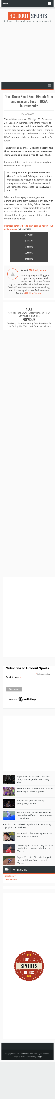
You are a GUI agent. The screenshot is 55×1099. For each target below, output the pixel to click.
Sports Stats (10, 876)
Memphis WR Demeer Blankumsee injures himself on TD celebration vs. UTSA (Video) (35, 815)
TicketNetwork (11, 879)
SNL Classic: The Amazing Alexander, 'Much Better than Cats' (35, 835)
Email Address (13, 677)
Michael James (37, 270)
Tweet (30, 235)
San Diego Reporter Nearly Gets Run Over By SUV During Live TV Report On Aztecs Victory (29, 325)
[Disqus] (29, 617)
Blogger (39, 1056)
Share (30, 241)
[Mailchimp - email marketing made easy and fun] (22, 699)
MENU (6, 3)
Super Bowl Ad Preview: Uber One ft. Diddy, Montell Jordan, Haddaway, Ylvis (35, 779)
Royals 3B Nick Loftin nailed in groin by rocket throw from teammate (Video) (34, 860)
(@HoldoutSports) (32, 293)
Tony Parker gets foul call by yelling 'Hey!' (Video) (30, 802)
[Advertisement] (27, 52)
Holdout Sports (29, 1053)
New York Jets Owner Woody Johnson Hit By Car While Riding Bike (29, 314)
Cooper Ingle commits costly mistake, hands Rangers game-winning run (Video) (35, 848)
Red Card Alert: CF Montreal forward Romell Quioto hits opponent (35, 790)
